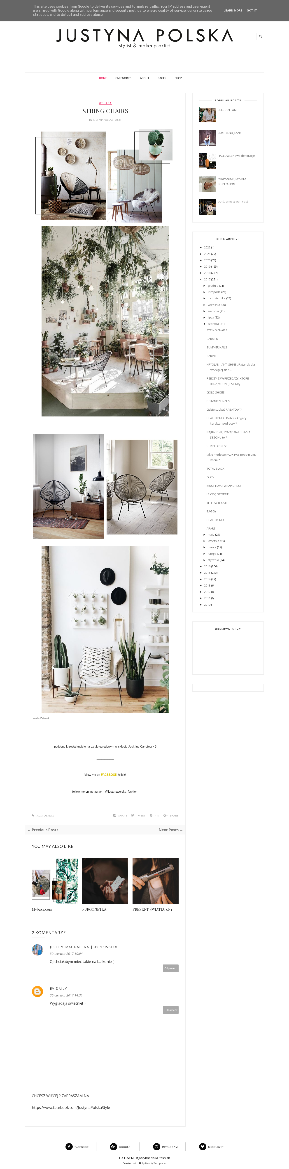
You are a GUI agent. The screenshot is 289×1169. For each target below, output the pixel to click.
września (214, 305)
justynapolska (103, 119)
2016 (207, 566)
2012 (207, 592)
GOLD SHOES (216, 392)
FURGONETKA (94, 909)
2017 (207, 279)
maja (211, 534)
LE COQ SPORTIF (217, 494)
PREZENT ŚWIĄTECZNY (152, 909)
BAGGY (211, 511)
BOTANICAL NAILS (218, 401)
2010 (207, 605)
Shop (178, 78)
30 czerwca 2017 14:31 (66, 995)
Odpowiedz (170, 968)
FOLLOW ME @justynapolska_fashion (144, 1158)
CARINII (211, 356)
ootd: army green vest (233, 201)
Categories (123, 78)
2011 (207, 598)
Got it (252, 10)
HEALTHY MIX (215, 520)
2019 (207, 266)
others (105, 103)
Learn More (233, 10)
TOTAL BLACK (215, 468)
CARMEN (212, 339)
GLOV (210, 477)
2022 (207, 247)
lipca (211, 317)
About (144, 78)
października (217, 298)
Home (103, 78)
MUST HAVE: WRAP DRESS (224, 486)
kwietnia (213, 541)
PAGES (162, 78)
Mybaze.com (42, 909)
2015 (207, 573)
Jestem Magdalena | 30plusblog (84, 947)
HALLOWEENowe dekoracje (236, 156)
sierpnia (213, 311)
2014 (207, 579)
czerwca (213, 324)
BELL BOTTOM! (227, 110)
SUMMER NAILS (217, 347)
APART (211, 528)
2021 (207, 254)
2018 (207, 273)
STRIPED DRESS (217, 446)
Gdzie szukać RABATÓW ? (224, 409)
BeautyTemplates (155, 1163)
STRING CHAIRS (217, 330)
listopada (214, 292)
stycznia (213, 560)
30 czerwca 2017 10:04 (66, 953)
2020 (207, 260)
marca (212, 547)
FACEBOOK (109, 774)
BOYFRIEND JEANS (230, 133)
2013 (207, 585)
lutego (212, 554)
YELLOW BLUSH (217, 503)
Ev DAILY (58, 988)
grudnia (213, 286)
